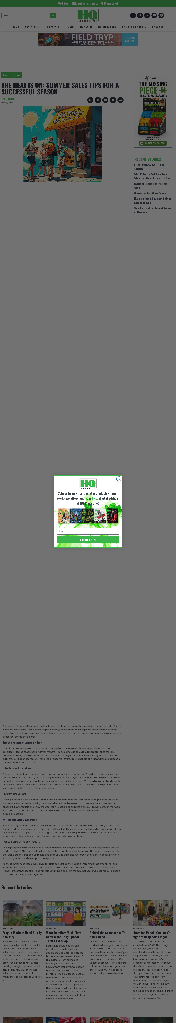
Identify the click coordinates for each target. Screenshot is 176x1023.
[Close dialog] (118, 478)
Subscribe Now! (88, 540)
